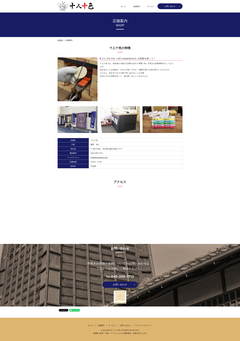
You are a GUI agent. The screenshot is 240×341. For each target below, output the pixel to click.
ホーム (123, 6)
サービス (150, 6)
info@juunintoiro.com (99, 157)
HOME (60, 40)
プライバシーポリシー (143, 325)
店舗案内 (136, 6)
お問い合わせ (170, 6)
